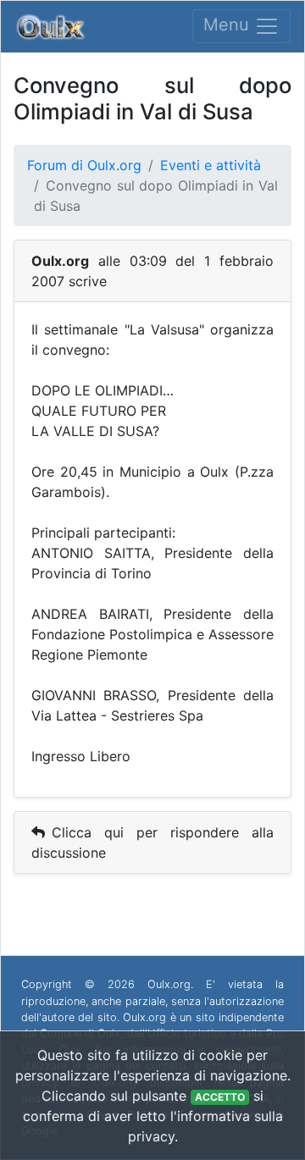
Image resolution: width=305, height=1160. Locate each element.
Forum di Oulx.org (84, 165)
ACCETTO (220, 1097)
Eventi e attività (210, 165)
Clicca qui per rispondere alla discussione (152, 842)
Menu (228, 25)
